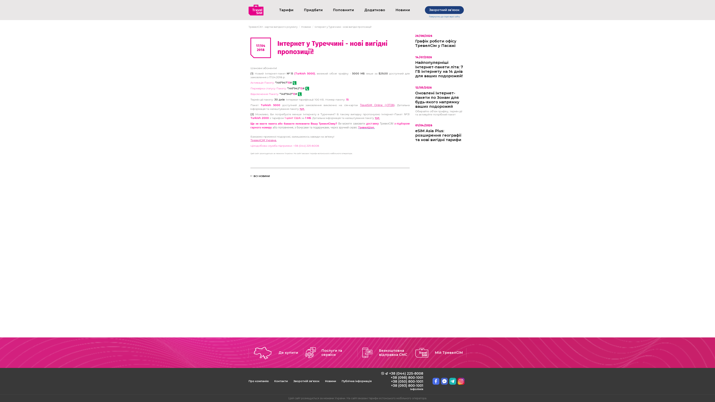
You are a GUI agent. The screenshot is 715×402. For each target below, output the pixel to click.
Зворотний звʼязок (444, 10)
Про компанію (259, 381)
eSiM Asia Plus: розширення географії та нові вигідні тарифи (438, 135)
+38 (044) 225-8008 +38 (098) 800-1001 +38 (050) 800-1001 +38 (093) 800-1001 (406, 381)
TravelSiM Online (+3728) (377, 105)
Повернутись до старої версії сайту (444, 17)
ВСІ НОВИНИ (261, 176)
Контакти (281, 381)
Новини (330, 381)
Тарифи (286, 10)
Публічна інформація (357, 381)
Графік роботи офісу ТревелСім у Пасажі (435, 43)
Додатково (374, 10)
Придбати (313, 10)
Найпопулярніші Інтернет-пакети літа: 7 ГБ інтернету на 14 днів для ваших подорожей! (439, 69)
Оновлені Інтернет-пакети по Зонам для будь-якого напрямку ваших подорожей (437, 100)
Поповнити (343, 10)
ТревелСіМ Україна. (263, 140)
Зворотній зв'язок (306, 381)
